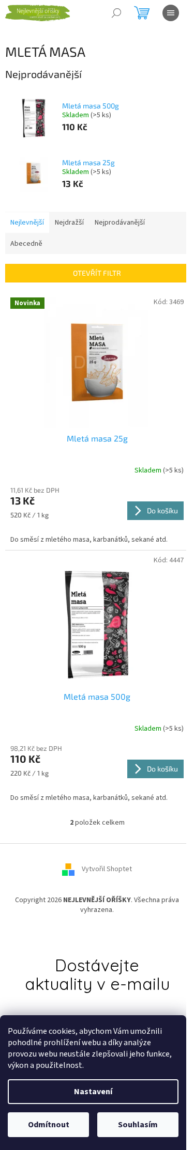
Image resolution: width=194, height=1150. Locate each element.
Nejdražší (69, 222)
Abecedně (26, 244)
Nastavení (93, 1091)
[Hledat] (116, 13)
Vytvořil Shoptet (107, 869)
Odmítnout (48, 1124)
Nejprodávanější (120, 222)
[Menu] (170, 13)
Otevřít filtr (97, 273)
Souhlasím (138, 1124)
